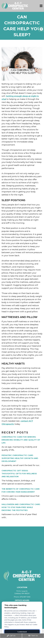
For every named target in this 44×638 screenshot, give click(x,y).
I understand (22, 632)
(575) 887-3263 (25, 597)
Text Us (34, 636)
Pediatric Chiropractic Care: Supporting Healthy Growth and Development (20, 458)
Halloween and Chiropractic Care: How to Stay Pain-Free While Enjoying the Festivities (21, 507)
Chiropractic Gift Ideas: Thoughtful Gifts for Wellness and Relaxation (19, 474)
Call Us (12, 636)
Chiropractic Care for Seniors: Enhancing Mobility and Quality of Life (21, 440)
